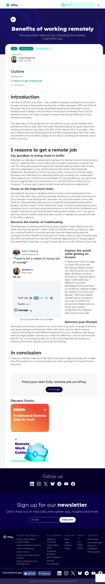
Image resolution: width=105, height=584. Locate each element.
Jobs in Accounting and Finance (28, 556)
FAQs (67, 548)
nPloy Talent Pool (53, 546)
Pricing (50, 560)
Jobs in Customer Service (29, 545)
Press (80, 548)
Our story (80, 543)
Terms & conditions (92, 547)
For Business (53, 564)
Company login (95, 542)
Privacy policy (94, 552)
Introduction (17, 76)
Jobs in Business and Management (27, 562)
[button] (99, 5)
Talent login (93, 539)
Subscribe (67, 519)
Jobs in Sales (23, 552)
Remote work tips (26, 48)
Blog (14, 48)
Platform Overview (51, 540)
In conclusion (17, 85)
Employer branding (51, 552)
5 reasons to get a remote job (26, 81)
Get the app (54, 389)
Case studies (68, 543)
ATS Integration (54, 557)
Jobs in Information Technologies (26, 540)
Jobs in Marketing (25, 548)
